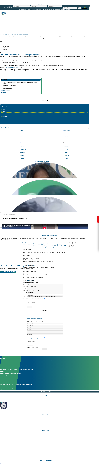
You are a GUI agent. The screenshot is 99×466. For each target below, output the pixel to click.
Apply (44, 310)
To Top (97, 460)
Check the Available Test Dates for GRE (13, 67)
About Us (2, 360)
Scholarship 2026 (51, 360)
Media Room (13, 360)
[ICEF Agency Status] (3, 409)
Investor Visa (17, 365)
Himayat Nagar (13, 373)
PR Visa (7, 365)
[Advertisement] (45, 23)
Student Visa (2, 365)
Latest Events (7, 360)
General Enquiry (30, 369)
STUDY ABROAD (4, 2)
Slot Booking (5, 116)
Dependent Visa (23, 365)
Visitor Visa (12, 365)
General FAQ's (2, 384)
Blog (32, 360)
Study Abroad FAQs (9, 384)
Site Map (36, 360)
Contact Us (41, 360)
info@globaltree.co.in (7, 88)
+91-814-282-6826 (12, 85)
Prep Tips (4, 118)
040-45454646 (5, 85)
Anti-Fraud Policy (3, 369)
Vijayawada (2, 375)
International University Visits (25, 360)
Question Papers (5, 114)
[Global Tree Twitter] (12, 389)
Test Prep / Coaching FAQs (27, 384)
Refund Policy (10, 369)
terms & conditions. (35, 299)
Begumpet (4, 13)
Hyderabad (2, 373)
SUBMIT (84, 7)
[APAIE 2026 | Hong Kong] (0, 463)
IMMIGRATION (13, 2)
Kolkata (7, 375)
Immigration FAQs (18, 384)
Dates (3, 109)
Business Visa (34, 365)
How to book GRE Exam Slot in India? (13, 52)
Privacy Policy (16, 369)
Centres (4, 121)
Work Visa (29, 365)
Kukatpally (19, 373)
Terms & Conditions (23, 369)
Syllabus (4, 111)
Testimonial (46, 161)
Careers (17, 360)
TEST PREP (19, 2)
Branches (4, 12)
